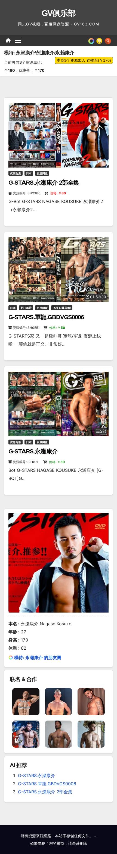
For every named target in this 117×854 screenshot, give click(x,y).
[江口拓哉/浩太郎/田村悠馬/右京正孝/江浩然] (58, 701)
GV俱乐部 (59, 13)
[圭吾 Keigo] (58, 734)
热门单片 (26, 307)
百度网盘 (42, 173)
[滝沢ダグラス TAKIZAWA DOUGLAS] (91, 734)
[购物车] (99, 40)
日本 (29, 173)
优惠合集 (15, 173)
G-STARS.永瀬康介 (33, 451)
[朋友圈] (91, 40)
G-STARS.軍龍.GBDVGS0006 (46, 317)
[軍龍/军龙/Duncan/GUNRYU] (26, 701)
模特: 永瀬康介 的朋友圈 (37, 657)
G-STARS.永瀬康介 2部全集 (43, 182)
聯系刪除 (79, 843)
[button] (107, 40)
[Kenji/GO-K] (91, 701)
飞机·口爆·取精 (62, 307)
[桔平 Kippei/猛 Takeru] (26, 734)
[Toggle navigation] (18, 40)
